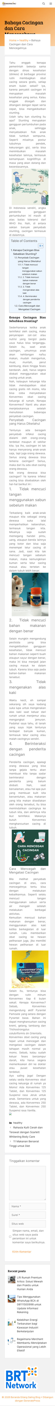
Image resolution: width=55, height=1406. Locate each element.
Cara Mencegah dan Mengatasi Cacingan (29, 308)
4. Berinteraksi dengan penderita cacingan (31, 299)
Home (12, 40)
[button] (43, 4)
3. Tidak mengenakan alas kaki (31, 289)
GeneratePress (32, 1400)
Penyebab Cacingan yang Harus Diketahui (29, 259)
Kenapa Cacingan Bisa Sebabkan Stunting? (26, 252)
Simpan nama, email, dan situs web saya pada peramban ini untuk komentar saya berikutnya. (29, 1236)
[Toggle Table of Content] (39, 245)
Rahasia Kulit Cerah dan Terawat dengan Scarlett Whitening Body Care (26, 1132)
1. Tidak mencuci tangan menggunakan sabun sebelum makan (32, 269)
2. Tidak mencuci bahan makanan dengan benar (31, 280)
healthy (23, 40)
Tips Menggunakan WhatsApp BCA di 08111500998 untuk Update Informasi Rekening (29, 1304)
